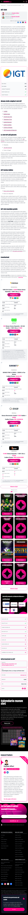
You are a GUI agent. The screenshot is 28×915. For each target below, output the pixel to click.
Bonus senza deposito (9, 191)
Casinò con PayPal (18, 845)
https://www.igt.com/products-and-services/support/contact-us (9, 664)
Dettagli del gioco (7, 582)
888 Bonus (14, 323)
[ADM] (6, 604)
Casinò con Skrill (18, 850)
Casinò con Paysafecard (19, 848)
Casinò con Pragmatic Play (20, 841)
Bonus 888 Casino (4, 876)
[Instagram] (5, 884)
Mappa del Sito (3, 848)
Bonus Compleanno (4, 874)
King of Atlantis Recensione (20, 565)
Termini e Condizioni (23, 893)
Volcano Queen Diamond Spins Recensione (21, 496)
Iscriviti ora (13, 821)
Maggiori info (14, 294)
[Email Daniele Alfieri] (5, 772)
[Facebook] (20, 22)
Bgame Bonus (14, 451)
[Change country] (24, 2)
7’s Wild (5, 111)
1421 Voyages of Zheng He (10, 130)
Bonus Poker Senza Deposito (6, 867)
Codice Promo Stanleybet (19, 872)
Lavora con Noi (4, 843)
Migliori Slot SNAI (18, 878)
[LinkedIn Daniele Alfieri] (7, 772)
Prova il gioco (7, 513)
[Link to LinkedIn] (25, 688)
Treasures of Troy (8, 119)
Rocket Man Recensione (21, 519)
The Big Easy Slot (8, 116)
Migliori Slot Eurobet (18, 885)
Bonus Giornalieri (4, 872)
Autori (2, 837)
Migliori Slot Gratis (18, 876)
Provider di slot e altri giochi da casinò (14, 5)
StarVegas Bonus (14, 287)
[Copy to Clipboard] (25, 22)
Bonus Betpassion (4, 880)
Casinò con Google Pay (19, 856)
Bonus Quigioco (4, 878)
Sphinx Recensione (21, 542)
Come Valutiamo (4, 839)
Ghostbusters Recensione (7, 496)
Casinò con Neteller (18, 852)
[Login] (26, 2)
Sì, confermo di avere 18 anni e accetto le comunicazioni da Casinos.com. (13, 824)
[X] (8, 884)
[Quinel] (21, 604)
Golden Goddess (7, 124)
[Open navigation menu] (2, 2)
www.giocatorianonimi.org (6, 314)
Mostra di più (14, 486)
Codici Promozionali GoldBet (20, 862)
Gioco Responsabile (4, 845)
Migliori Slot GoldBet (18, 882)
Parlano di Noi (3, 841)
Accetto (14, 909)
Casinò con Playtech (18, 843)
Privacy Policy (16, 906)
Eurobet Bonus (14, 369)
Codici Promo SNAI (18, 867)
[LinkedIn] (18, 22)
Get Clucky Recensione (7, 565)
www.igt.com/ (23, 675)
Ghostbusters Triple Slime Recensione (7, 542)
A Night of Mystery (8, 127)
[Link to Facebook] (23, 688)
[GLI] (14, 610)
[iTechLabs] (6, 610)
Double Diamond (7, 122)
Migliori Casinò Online (19, 839)
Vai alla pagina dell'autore (10, 799)
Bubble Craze (7, 114)
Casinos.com (3, 5)
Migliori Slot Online (18, 874)
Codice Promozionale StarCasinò (19, 865)
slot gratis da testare (17, 251)
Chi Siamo (3, 835)
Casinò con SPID (18, 837)
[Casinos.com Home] (7, 1)
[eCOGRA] (14, 604)
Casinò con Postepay (19, 854)
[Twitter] (23, 22)
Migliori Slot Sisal (18, 880)
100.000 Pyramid (8, 147)
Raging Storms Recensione (7, 519)
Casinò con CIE (18, 835)
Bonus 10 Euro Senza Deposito (6, 865)
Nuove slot (7, 723)
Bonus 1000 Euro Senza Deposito (5, 863)
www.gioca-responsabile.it (19, 313)
